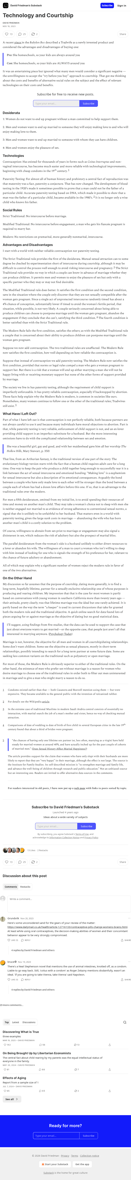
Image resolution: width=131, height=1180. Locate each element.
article (45, 702)
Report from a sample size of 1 (21, 1082)
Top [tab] (7, 1022)
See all (9, 1099)
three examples (12, 1036)
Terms (74, 1155)
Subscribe (107, 5)
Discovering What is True (21, 1032)
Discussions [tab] (29, 1022)
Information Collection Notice (64, 837)
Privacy (65, 1155)
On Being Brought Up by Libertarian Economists (37, 1053)
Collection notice (89, 1155)
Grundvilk (13, 918)
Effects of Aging (14, 1078)
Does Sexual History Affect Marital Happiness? (59, 749)
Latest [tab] (15, 1022)
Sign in (121, 5)
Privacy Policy (91, 837)
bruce (11, 961)
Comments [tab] (11, 886)
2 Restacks (42, 850)
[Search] (124, 1022)
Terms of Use (82, 834)
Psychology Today (60, 634)
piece (18, 42)
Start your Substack (56, 1164)
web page (79, 788)
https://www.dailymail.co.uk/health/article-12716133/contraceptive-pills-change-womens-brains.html (67, 927)
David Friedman (11, 23)
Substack (48, 1172)
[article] (65, 1038)
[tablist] (17, 886)
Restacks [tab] (25, 886)
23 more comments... (11, 1005)
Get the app (82, 1164)
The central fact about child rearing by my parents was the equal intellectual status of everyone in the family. (52, 1059)
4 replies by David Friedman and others (32, 950)
